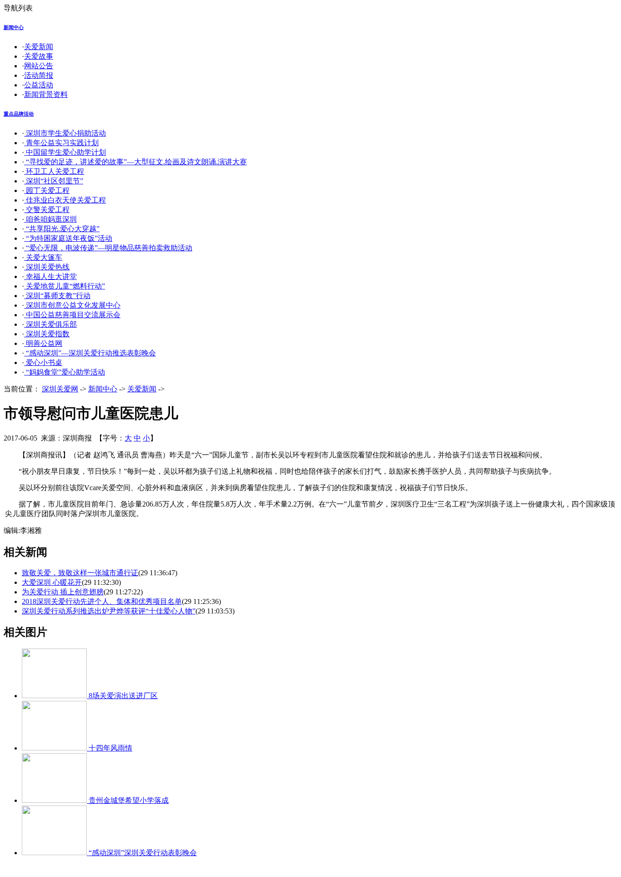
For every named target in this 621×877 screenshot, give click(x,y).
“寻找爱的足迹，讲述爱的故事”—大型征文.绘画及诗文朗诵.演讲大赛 (135, 162)
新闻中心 (14, 27)
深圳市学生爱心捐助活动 (65, 133)
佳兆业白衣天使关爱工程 (65, 200)
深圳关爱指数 (47, 334)
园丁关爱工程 (47, 190)
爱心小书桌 (43, 362)
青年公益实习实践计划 (61, 143)
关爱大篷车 (43, 257)
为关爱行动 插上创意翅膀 (63, 592)
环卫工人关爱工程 (54, 171)
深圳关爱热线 (47, 267)
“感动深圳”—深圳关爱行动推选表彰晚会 (90, 353)
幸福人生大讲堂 (50, 276)
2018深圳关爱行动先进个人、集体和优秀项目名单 (102, 601)
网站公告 (38, 66)
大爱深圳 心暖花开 (52, 582)
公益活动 (38, 85)
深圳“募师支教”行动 (57, 295)
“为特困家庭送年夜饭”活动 (68, 238)
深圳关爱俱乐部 (50, 324)
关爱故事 (38, 56)
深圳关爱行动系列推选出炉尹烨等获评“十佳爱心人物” (108, 611)
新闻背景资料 (46, 94)
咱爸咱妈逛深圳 (50, 219)
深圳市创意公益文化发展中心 (72, 305)
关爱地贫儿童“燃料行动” (64, 286)
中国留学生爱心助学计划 (65, 152)
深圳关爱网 (60, 389)
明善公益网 (43, 343)
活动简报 (38, 75)
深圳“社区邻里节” (53, 181)
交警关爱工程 (47, 209)
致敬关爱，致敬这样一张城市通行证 (80, 573)
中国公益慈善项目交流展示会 (72, 315)
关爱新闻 (38, 47)
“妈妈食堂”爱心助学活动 (64, 372)
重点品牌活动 (19, 114)
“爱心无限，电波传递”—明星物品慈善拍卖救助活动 (108, 248)
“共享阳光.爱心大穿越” (62, 229)
